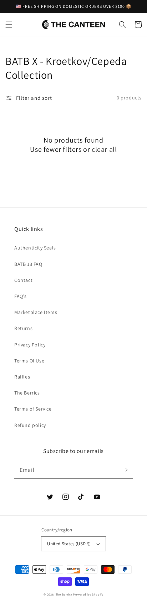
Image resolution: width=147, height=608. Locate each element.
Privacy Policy (29, 344)
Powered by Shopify (88, 594)
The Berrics (27, 393)
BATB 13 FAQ (28, 264)
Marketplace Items (35, 312)
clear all (104, 149)
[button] (9, 24)
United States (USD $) (69, 544)
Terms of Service (33, 409)
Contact (23, 280)
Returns (23, 328)
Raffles (22, 376)
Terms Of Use (29, 360)
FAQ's (20, 296)
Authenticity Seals (35, 247)
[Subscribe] (125, 470)
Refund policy (30, 425)
